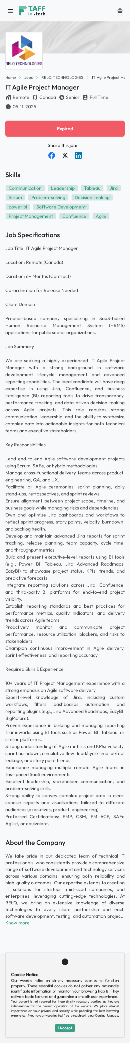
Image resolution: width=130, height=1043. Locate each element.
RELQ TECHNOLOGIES (62, 77)
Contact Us (102, 1015)
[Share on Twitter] (65, 155)
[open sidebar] (11, 11)
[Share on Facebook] (52, 155)
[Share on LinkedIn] (78, 155)
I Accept (65, 1027)
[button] (120, 10)
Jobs (28, 77)
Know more (17, 923)
